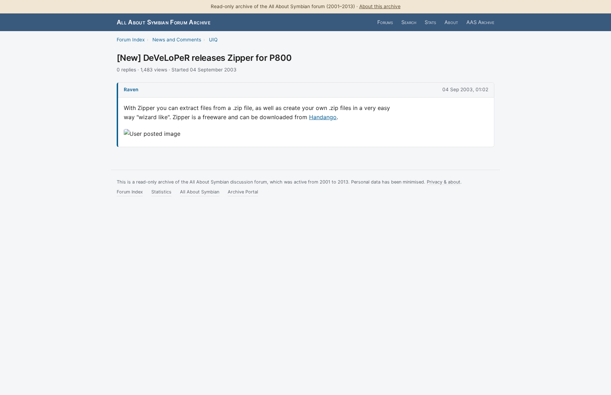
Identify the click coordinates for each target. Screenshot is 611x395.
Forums (385, 22)
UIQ (213, 39)
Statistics (161, 191)
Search (408, 22)
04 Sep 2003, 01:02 (465, 89)
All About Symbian (199, 191)
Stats (430, 22)
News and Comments (176, 39)
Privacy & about (443, 182)
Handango (323, 117)
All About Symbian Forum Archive (163, 22)
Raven (131, 89)
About (451, 22)
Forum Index (131, 39)
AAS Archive (480, 22)
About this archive (380, 6)
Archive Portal (243, 191)
